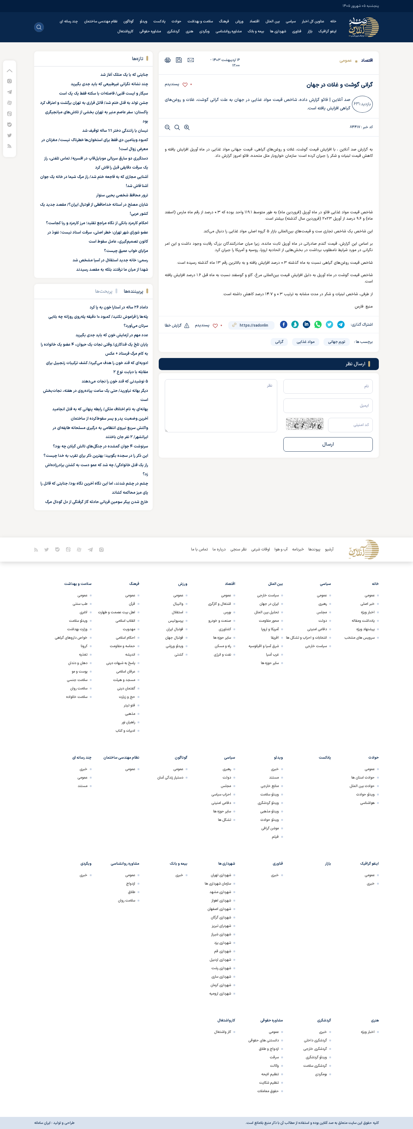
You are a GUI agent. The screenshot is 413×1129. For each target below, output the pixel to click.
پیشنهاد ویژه (365, 629)
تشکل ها (224, 820)
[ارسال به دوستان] (190, 59)
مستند (274, 777)
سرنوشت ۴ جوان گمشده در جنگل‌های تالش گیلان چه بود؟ (100, 447)
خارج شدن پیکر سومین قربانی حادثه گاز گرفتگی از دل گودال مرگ (96, 502)
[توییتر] (9, 135)
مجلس (322, 612)
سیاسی (291, 21)
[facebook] (284, 324)
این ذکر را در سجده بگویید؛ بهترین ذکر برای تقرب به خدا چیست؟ (96, 456)
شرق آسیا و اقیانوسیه (264, 646)
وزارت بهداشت (77, 629)
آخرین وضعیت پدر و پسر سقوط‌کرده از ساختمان (109, 419)
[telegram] (341, 324)
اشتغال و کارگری (219, 604)
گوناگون (128, 21)
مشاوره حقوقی (150, 31)
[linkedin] (307, 324)
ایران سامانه (42, 1123)
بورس (227, 612)
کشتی (178, 654)
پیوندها (314, 550)
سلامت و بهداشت (200, 21)
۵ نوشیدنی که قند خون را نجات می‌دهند (115, 382)
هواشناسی (367, 803)
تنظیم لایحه (270, 1074)
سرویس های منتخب (359, 637)
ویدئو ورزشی (174, 646)
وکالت (274, 1066)
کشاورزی (225, 629)
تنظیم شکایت (269, 1082)
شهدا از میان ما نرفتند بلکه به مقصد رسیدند (112, 270)
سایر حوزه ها (270, 663)
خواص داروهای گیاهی (71, 637)
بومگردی (321, 1074)
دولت (322, 621)
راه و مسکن (223, 646)
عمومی (346, 60)
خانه (333, 21)
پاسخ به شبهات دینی (120, 663)
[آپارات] (9, 102)
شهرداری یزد (222, 943)
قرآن (132, 604)
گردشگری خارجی (315, 1049)
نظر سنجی (238, 550)
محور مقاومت (269, 621)
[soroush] (295, 324)
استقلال (177, 612)
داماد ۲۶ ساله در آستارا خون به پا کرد (119, 308)
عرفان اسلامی (125, 671)
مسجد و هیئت (124, 680)
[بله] (9, 124)
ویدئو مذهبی (269, 811)
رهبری (322, 604)
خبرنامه (298, 550)
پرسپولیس (175, 621)
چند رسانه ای (69, 21)
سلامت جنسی (77, 680)
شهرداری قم (222, 951)
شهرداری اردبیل (220, 960)
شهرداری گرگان (221, 917)
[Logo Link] (364, 27)
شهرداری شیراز (221, 934)
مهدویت (129, 629)
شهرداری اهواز (221, 900)
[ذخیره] (179, 60)
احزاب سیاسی (221, 794)
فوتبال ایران (174, 629)
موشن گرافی (270, 828)
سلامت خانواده (76, 697)
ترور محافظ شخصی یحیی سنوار (122, 195)
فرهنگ (224, 21)
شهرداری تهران (221, 875)
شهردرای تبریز (221, 926)
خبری (275, 769)
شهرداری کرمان (220, 985)
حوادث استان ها (363, 777)
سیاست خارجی (316, 646)
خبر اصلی (367, 604)
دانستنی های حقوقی (263, 1040)
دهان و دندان (77, 663)
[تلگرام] (9, 91)
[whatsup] (318, 324)
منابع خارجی (270, 786)
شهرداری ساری (221, 976)
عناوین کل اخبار (313, 21)
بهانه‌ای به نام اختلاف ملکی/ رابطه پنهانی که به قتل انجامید (100, 409)
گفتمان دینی (126, 688)
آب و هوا (281, 550)
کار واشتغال (222, 1032)
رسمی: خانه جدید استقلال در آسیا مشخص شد (110, 260)
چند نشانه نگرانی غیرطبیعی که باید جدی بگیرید (109, 84)
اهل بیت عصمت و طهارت (116, 612)
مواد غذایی (306, 342)
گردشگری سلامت (315, 1066)
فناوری (296, 31)
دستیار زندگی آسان (170, 777)
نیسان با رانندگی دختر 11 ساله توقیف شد (115, 131)
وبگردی (204, 31)
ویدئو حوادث (365, 794)
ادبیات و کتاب (125, 731)
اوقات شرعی (260, 550)
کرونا (84, 646)
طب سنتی (80, 604)
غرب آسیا (272, 654)
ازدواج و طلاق (269, 1049)
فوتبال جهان (174, 637)
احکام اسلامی (125, 637)
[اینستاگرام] (9, 81)
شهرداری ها (278, 31)
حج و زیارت (127, 697)
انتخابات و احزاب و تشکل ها (306, 637)
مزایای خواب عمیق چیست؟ (126, 251)
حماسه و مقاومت (122, 646)
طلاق (131, 892)
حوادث (176, 21)
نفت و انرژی (222, 654)
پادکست (159, 21)
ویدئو (143, 21)
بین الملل (272, 21)
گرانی (279, 342)
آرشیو (329, 550)
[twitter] (329, 324)
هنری (189, 31)
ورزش (239, 21)
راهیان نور (128, 722)
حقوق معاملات (268, 1091)
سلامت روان (78, 688)
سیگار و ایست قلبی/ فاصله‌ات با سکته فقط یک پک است (103, 94)
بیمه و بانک (256, 31)
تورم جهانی (336, 342)
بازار (309, 31)
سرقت (274, 1057)
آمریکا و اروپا (270, 629)
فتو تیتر (129, 705)
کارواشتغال (125, 31)
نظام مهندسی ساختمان (100, 21)
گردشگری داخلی (315, 1040)
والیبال (178, 604)
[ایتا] (9, 113)
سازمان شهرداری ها (218, 883)
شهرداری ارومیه (220, 993)
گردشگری (173, 31)
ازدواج (130, 883)
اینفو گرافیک (327, 31)
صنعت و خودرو (219, 621)
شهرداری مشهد (220, 892)
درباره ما (219, 550)
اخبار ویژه (368, 612)
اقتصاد (254, 21)
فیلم (275, 837)
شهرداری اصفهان (219, 909)
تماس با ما (199, 550)
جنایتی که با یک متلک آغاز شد (124, 75)
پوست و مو (79, 671)
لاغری (83, 612)
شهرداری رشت (221, 968)
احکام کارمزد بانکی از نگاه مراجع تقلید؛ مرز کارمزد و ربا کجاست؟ (97, 223)
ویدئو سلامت (78, 621)
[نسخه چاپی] (168, 60)
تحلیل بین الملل (266, 612)
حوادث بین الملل (362, 786)
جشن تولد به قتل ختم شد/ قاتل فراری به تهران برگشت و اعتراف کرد (94, 103)
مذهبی (130, 714)
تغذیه (83, 654)
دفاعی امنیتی (317, 629)
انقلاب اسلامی (125, 621)
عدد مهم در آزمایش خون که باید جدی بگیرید (112, 335)
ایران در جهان (269, 604)
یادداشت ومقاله (363, 621)
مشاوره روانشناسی (229, 31)
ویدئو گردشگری (268, 803)
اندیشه (130, 654)
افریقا (275, 637)
